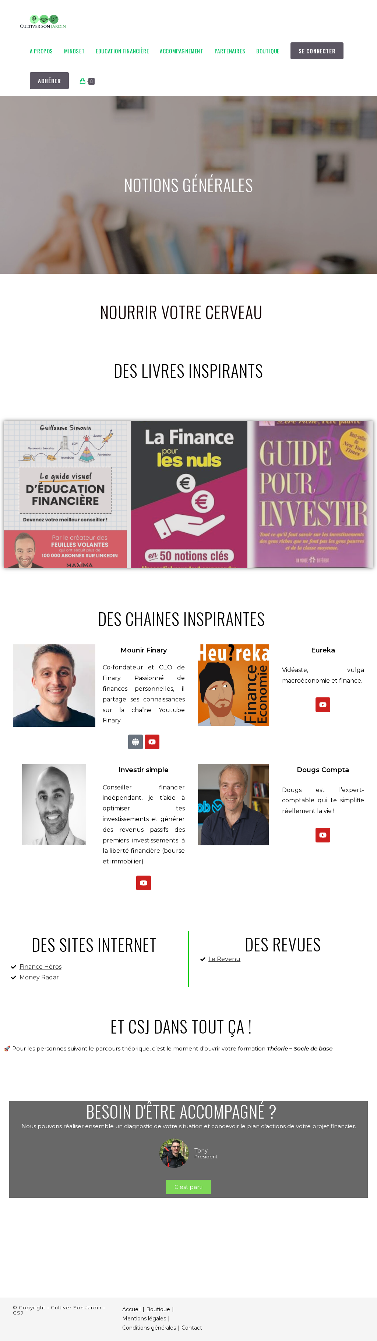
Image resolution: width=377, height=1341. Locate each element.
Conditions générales (149, 1327)
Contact (192, 1327)
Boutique (158, 1309)
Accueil (131, 1309)
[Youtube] (152, 742)
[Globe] (135, 742)
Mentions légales (144, 1318)
